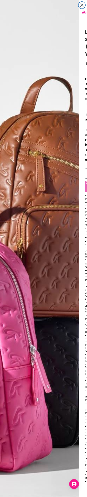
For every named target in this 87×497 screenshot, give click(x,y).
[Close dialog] (81, 5)
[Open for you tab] (74, 484)
